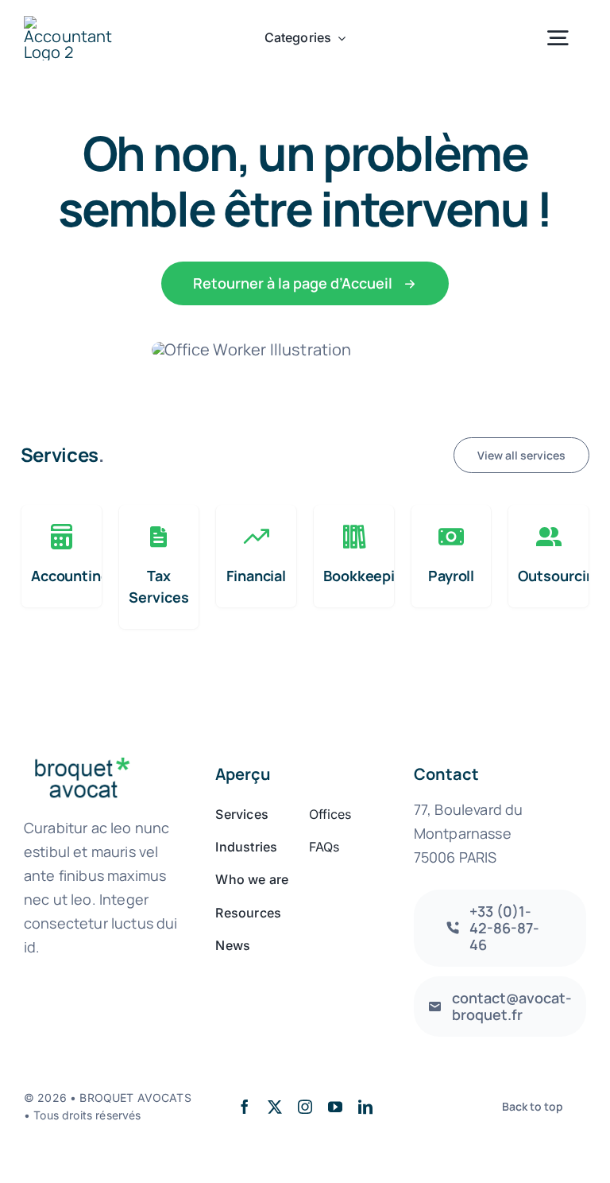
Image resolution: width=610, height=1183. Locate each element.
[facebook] (244, 1107)
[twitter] (275, 1107)
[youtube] (335, 1107)
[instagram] (305, 1107)
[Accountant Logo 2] (71, 23)
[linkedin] (365, 1107)
